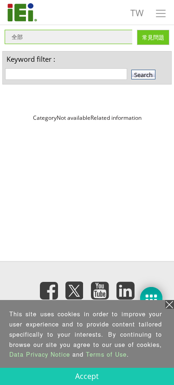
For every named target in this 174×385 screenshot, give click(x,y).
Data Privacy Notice (39, 354)
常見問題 (153, 37)
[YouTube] (99, 290)
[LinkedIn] (125, 290)
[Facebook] (48, 290)
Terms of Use (106, 354)
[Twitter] (74, 287)
